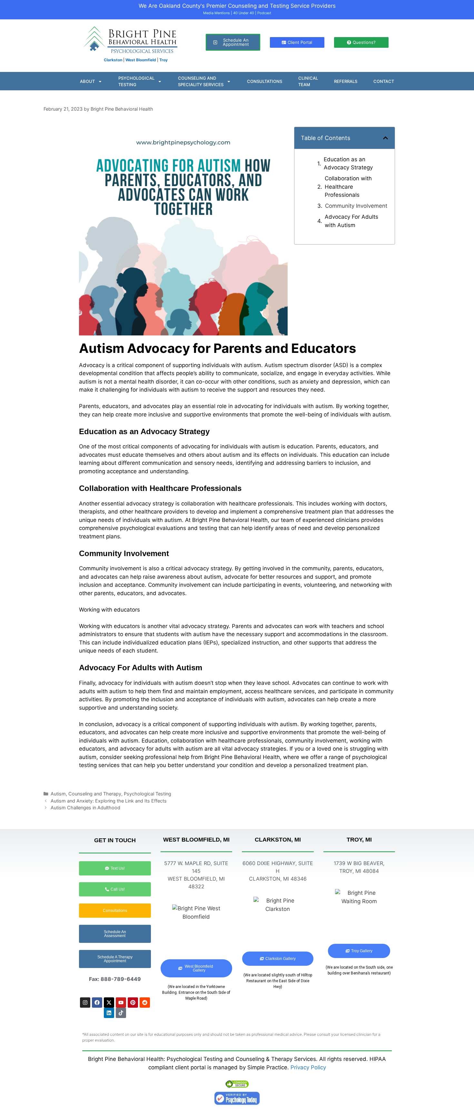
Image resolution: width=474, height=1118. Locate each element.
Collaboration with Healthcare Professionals (348, 186)
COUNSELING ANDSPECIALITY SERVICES (200, 81)
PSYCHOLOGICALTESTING (136, 81)
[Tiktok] (121, 1013)
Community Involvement (356, 206)
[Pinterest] (133, 1002)
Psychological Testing (147, 793)
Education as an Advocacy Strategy (348, 163)
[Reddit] (145, 1002)
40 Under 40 (243, 13)
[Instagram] (85, 1002)
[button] (385, 138)
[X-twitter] (109, 1002)
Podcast (264, 13)
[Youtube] (121, 1002)
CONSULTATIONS (264, 81)
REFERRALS (345, 81)
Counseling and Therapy (94, 793)
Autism (58, 793)
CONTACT (383, 81)
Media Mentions (216, 13)
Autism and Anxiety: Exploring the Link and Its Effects (109, 801)
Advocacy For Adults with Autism (351, 221)
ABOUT (87, 81)
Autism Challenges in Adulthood (85, 807)
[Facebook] (97, 1002)
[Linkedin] (109, 1013)
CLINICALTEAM (308, 81)
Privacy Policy (308, 1067)
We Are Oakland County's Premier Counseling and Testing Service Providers (237, 6)
